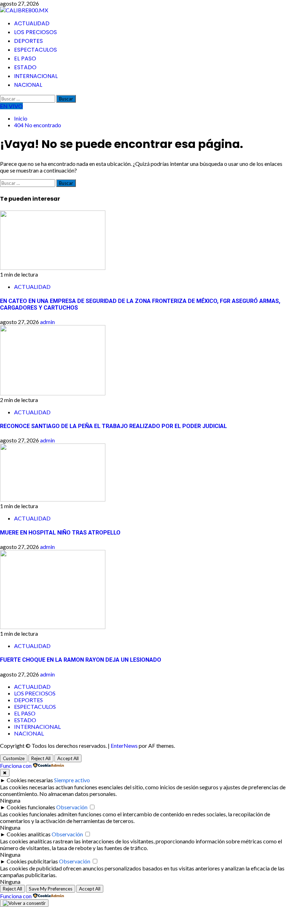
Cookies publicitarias (32, 861)
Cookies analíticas (29, 834)
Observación (71, 807)
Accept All (68, 758)
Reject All (41, 758)
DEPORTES (28, 41)
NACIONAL (28, 85)
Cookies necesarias (30, 780)
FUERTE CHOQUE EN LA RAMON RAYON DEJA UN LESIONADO (80, 659)
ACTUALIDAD (32, 23)
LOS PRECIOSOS (35, 32)
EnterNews (124, 745)
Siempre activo (72, 780)
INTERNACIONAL (36, 76)
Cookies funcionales (31, 807)
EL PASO (25, 58)
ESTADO (25, 67)
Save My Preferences (50, 889)
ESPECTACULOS (35, 50)
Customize (14, 758)
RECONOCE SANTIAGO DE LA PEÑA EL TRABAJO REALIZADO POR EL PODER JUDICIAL (113, 426)
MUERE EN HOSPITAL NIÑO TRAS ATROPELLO (60, 532)
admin (47, 321)
